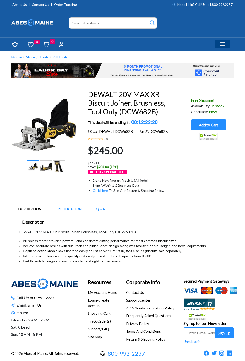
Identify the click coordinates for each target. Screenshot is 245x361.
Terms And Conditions (143, 331)
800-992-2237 (42, 297)
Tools (44, 57)
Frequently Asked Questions (148, 316)
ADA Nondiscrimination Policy (150, 308)
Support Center (138, 300)
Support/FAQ (98, 329)
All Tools (60, 57)
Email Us (34, 305)
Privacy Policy (137, 323)
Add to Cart (208, 124)
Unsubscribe (193, 341)
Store (30, 57)
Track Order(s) (99, 321)
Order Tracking (65, 4)
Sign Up (224, 333)
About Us (19, 4)
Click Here (100, 190)
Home (16, 57)
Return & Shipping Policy (145, 339)
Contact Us (40, 4)
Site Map (95, 337)
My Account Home (102, 292)
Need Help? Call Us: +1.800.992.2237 (205, 4)
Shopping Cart (99, 313)
